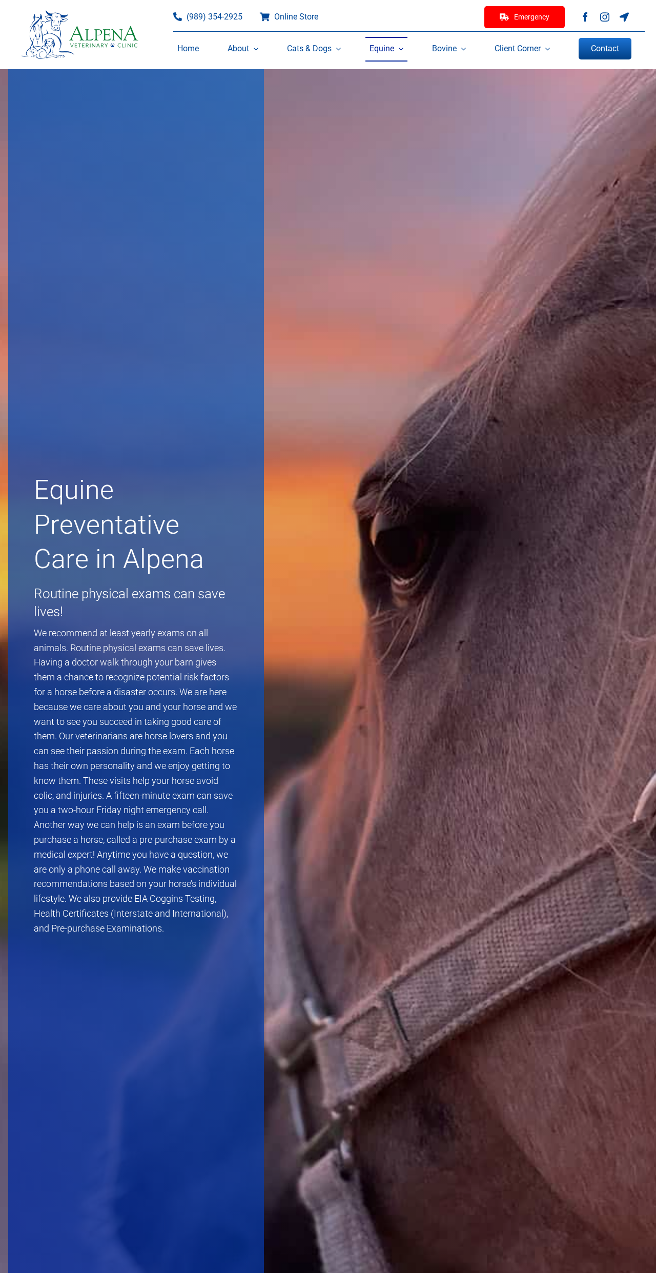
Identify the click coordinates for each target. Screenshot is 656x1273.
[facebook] (585, 17)
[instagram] (604, 17)
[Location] (624, 17)
